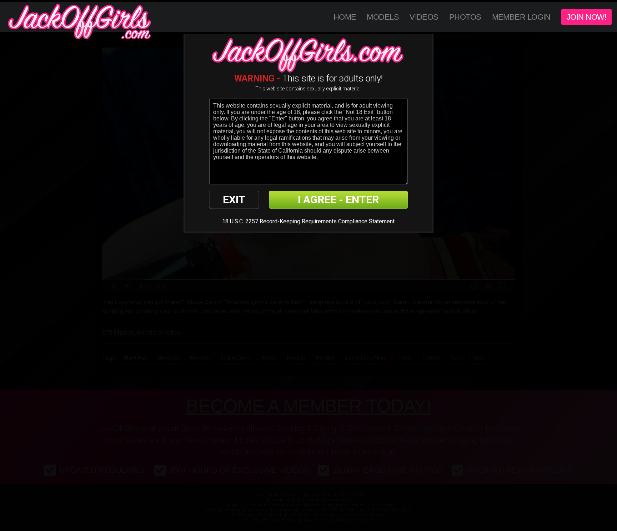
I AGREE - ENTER (338, 199)
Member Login (521, 17)
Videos (424, 17)
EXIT (234, 199)
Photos (465, 17)
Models (383, 17)
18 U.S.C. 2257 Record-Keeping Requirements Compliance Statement (308, 221)
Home (344, 17)
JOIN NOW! (586, 17)
